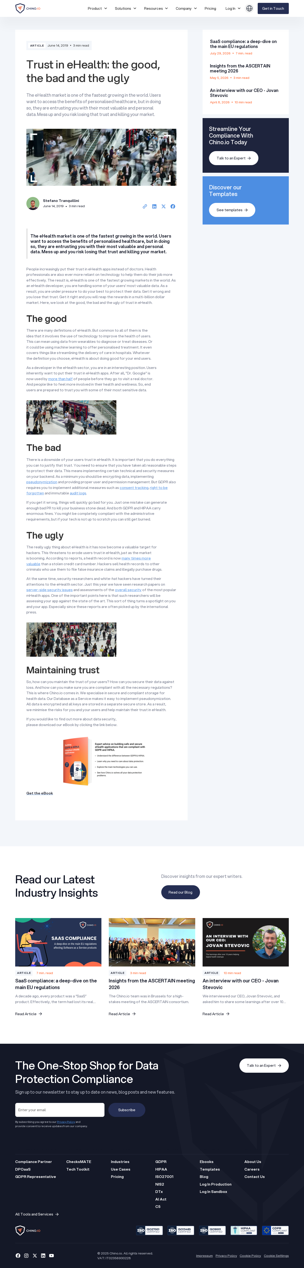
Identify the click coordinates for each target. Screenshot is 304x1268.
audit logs (78, 493)
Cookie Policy (250, 1255)
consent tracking (134, 487)
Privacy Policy (226, 1255)
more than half (60, 378)
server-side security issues (49, 589)
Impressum (204, 1255)
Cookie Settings (276, 1255)
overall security (128, 589)
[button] (97, 8)
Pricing (210, 8)
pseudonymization (41, 481)
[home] (49, 8)
